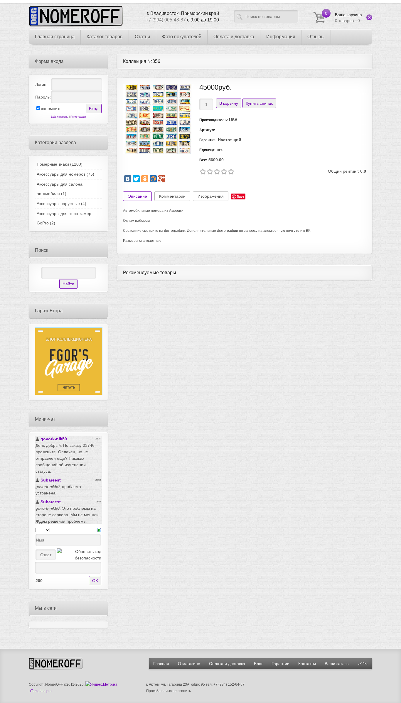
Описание (137, 196)
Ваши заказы (337, 663)
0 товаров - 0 (348, 17)
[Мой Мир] (153, 178)
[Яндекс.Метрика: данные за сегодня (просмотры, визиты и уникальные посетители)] (101, 684)
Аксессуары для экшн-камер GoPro (64, 218)
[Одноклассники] (144, 178)
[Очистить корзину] (369, 17)
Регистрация (78, 116)
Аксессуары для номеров (65, 174)
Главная (161, 663)
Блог (258, 663)
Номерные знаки (59, 164)
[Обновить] (99, 529)
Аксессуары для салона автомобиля (59, 189)
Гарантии (280, 663)
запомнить (51, 108)
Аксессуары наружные (61, 203)
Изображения (211, 196)
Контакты (307, 663)
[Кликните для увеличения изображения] (158, 119)
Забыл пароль (59, 116)
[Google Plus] (161, 178)
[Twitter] (136, 178)
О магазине (189, 663)
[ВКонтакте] (127, 178)
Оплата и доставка (227, 663)
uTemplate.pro (40, 691)
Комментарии (172, 196)
